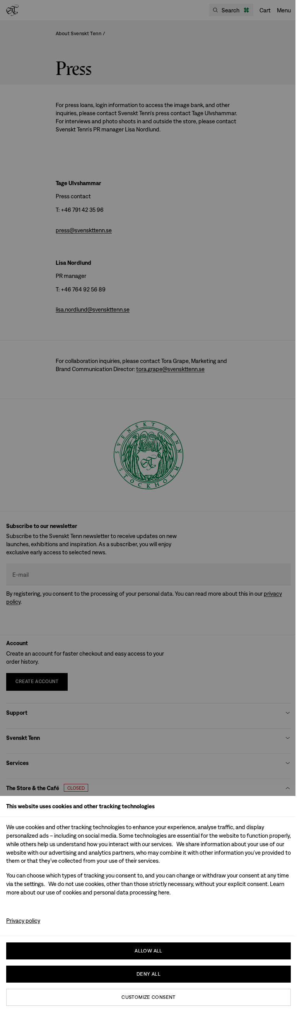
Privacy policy (23, 920)
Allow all (148, 951)
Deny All (148, 974)
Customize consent (148, 997)
